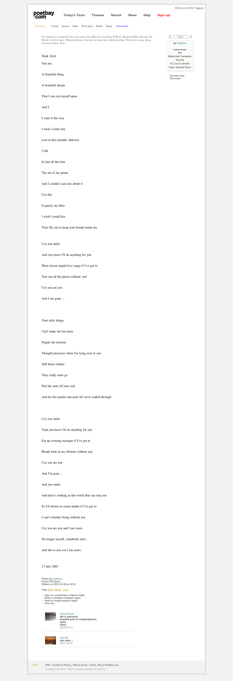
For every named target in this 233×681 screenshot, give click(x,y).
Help (147, 15)
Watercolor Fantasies (180, 56)
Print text (49, 603)
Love (65, 589)
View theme (122, 26)
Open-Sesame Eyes (180, 67)
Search (116, 15)
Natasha (57, 578)
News (132, 15)
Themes (98, 15)
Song (50, 589)
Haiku (75, 26)
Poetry (54, 26)
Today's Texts (74, 15)
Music (58, 589)
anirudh (64, 637)
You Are (180, 60)
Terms (93, 665)
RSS (48, 665)
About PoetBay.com (108, 665)
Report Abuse (80, 665)
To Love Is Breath (180, 63)
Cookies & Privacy (61, 665)
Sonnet (65, 26)
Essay (109, 26)
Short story (87, 26)
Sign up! (164, 15)
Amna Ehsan (67, 613)
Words (99, 26)
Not (180, 52)
